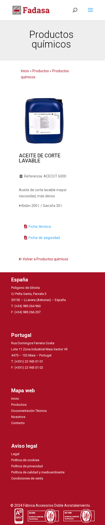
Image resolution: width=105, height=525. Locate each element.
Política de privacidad (27, 466)
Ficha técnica (40, 226)
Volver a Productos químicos (45, 259)
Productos (40, 71)
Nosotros (18, 417)
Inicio (25, 71)
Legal (15, 454)
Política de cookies (25, 460)
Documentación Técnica (29, 411)
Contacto (18, 423)
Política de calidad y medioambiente (37, 472)
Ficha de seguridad (44, 237)
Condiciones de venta (27, 478)
